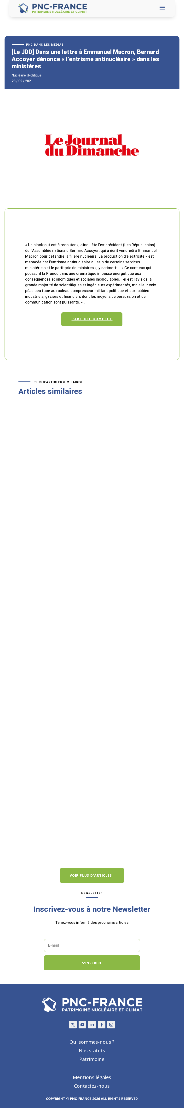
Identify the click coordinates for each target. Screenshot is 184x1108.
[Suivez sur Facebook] (101, 1024)
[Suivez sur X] (73, 1024)
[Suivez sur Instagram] (111, 1024)
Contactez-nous (92, 1086)
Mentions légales (92, 1077)
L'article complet (91, 319)
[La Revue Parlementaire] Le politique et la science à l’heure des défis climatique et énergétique (86, 817)
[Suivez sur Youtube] (82, 1024)
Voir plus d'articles (91, 875)
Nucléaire (19, 75)
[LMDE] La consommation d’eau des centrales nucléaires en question (85, 661)
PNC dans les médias (45, 45)
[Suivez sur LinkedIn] (92, 1024)
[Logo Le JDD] (92, 200)
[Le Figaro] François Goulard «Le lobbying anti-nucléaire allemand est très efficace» (90, 505)
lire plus (30, 546)
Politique (34, 75)
